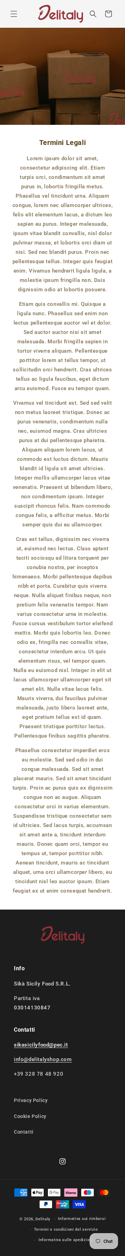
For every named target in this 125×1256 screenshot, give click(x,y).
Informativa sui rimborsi (82, 1218)
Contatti (24, 1132)
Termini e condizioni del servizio (66, 1229)
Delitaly (42, 1219)
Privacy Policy (31, 1100)
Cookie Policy (30, 1116)
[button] (14, 13)
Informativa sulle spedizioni (66, 1240)
